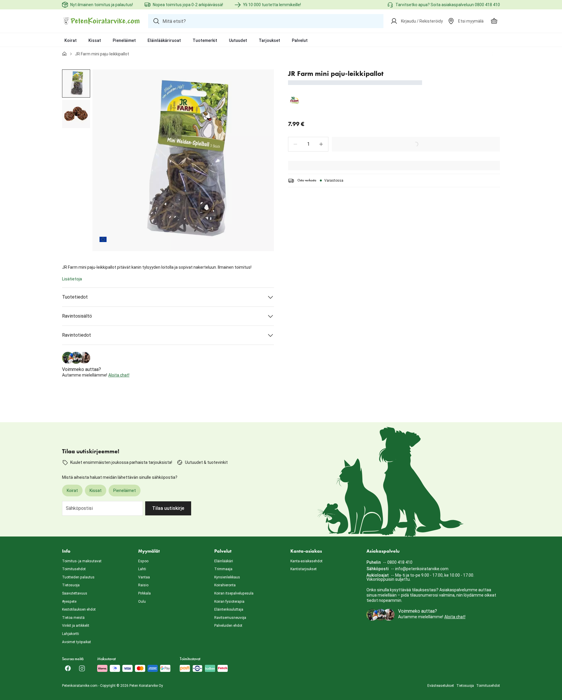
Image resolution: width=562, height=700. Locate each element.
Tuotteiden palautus (78, 577)
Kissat (94, 40)
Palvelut (300, 40)
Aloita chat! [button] (118, 375)
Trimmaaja (223, 569)
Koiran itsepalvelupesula (233, 593)
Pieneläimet (124, 40)
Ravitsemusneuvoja (230, 618)
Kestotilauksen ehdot (79, 609)
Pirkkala (144, 593)
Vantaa (144, 577)
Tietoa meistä (73, 618)
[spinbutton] (308, 144)
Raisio (143, 585)
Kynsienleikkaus (227, 577)
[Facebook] (68, 668)
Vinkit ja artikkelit (75, 626)
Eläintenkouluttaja (228, 609)
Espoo (143, 561)
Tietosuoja (71, 585)
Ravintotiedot (76, 335)
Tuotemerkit (205, 40)
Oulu (142, 601)
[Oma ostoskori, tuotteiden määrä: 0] (494, 21)
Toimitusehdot (74, 569)
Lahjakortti (70, 634)
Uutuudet (238, 40)
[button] (295, 144)
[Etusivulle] (64, 54)
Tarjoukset (269, 40)
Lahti (142, 569)
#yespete (69, 601)
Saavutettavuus (74, 593)
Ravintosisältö (77, 316)
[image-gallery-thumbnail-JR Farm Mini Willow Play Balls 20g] (76, 83)
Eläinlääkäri (223, 561)
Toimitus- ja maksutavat (82, 561)
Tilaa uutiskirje (168, 508)
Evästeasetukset (440, 686)
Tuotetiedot (75, 297)
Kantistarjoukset (303, 569)
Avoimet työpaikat (76, 642)
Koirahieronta (225, 585)
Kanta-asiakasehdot (306, 561)
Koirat (70, 40)
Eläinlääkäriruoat (164, 40)
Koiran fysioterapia (229, 601)
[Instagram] (82, 668)
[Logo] (101, 21)
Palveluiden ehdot (228, 626)
